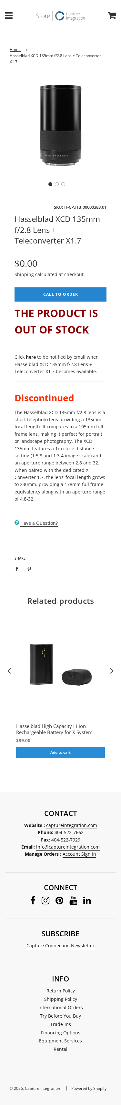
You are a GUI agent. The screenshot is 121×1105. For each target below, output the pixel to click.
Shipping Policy (60, 999)
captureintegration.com (71, 825)
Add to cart (60, 752)
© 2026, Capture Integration (35, 1088)
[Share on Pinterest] (29, 568)
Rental (60, 1049)
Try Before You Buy (60, 1016)
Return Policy (60, 991)
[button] (50, 184)
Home (15, 49)
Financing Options (60, 1033)
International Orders (60, 1007)
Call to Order (60, 294)
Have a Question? (39, 523)
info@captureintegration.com (68, 847)
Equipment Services (60, 1041)
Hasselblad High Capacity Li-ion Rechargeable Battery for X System (54, 729)
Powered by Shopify (88, 1088)
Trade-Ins (60, 1024)
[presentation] (9, 670)
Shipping (24, 274)
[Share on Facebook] (19, 568)
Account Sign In (79, 854)
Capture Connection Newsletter (60, 945)
